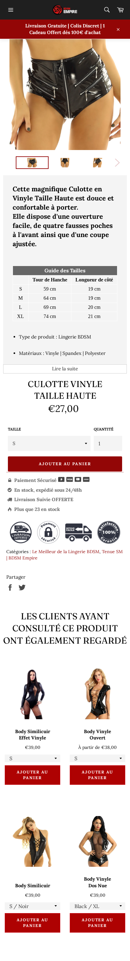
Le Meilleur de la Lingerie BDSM (65, 551)
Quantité (103, 429)
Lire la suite (65, 369)
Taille (14, 429)
